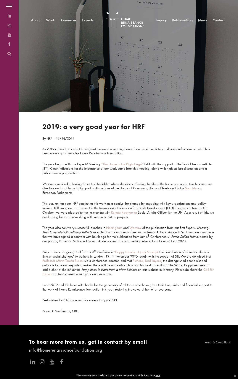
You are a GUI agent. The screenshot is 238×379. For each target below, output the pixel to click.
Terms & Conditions (217, 342)
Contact (219, 20)
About (36, 20)
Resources (68, 20)
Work (50, 20)
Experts (88, 20)
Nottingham (114, 228)
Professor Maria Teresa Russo (62, 261)
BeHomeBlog (182, 20)
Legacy (161, 20)
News (202, 20)
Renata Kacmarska (124, 212)
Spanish (190, 188)
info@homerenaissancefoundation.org (65, 350)
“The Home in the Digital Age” (122, 164)
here (158, 376)
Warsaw (135, 228)
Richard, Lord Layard (147, 261)
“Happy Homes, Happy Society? (136, 252)
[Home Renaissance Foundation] (125, 19)
